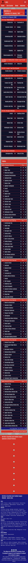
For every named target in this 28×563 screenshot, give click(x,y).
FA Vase (8, 512)
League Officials (4, 537)
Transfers (19, 504)
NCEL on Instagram (13, 542)
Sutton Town (20, 123)
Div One (12, 510)
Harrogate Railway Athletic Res (12, 405)
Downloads (8, 539)
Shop (2, 542)
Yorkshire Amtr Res (8, 106)
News (16, 5)
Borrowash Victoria (9, 349)
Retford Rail (7, 373)
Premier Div (21, 509)
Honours (14, 539)
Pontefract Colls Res (21, 88)
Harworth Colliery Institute (11, 289)
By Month (16, 509)
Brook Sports (7, 323)
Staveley (11, 50)
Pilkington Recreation (19, 56)
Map (15, 529)
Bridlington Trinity (8, 127)
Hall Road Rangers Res (10, 394)
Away (7, 518)
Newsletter (18, 539)
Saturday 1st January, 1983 (9, 17)
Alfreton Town (20, 127)
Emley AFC (19, 64)
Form (11, 518)
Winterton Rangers (8, 146)
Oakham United (8, 355)
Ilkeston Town (20, 118)
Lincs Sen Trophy (23, 512)
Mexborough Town (21, 146)
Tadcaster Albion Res (21, 107)
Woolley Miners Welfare (10, 352)
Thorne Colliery (8, 334)
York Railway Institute (10, 254)
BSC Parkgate (8, 281)
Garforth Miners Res (21, 92)
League (9, 503)
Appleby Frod (20, 50)
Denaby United (8, 268)
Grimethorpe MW (9, 36)
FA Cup (4, 512)
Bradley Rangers (9, 71)
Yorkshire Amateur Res (10, 410)
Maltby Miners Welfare (10, 276)
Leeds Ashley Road (9, 246)
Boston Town (10, 123)
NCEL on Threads (4, 543)
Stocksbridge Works (9, 362)
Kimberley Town (8, 284)
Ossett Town (7, 226)
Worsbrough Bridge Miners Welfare (11, 346)
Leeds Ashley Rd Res (8, 92)
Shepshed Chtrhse (8, 46)
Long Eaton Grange (9, 360)
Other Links (13, 545)
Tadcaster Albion (8, 305)
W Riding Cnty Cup (18, 526)
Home (2, 5)
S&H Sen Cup (18, 514)
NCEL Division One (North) (9, 220)
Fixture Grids (13, 515)
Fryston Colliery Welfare (10, 329)
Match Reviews (13, 504)
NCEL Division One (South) (9, 260)
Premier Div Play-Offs (5, 510)
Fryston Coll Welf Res (9, 84)
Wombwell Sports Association (11, 378)
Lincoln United (8, 263)
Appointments (11, 534)
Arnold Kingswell (8, 286)
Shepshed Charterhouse (10, 175)
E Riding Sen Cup (15, 512)
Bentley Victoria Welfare (10, 215)
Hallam (18, 27)
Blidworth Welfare (9, 370)
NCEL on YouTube (20, 543)
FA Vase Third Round (8, 19)
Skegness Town (9, 142)
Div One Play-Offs (18, 510)
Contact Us (18, 537)
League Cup (17, 523)
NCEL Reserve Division (8, 150)
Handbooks (3, 539)
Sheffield (7, 265)
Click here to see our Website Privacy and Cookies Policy (14, 560)
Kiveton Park (7, 357)
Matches (22, 5)
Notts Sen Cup (12, 514)
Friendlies (8, 515)
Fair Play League (10, 521)
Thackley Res (20, 83)
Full (1, 518)
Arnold (11, 113)
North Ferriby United (9, 239)
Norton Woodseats (8, 64)
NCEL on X (6, 542)
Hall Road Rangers (9, 257)
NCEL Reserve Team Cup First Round (12, 75)
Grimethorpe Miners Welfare (11, 318)
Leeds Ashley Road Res (10, 423)
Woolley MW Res (9, 101)
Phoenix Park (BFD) (9, 313)
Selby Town (7, 331)
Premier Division (15, 503)
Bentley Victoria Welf (21, 133)
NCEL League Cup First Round (10, 68)
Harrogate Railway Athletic (11, 337)
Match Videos (7, 506)
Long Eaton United (9, 297)
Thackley (19, 142)
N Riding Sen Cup (4, 514)
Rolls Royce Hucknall (9, 365)
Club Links (8, 545)
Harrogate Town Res (21, 97)
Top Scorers (3, 521)
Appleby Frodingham (9, 186)
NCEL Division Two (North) (9, 300)
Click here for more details (19, 431)
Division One (22, 503)
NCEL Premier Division (8, 110)
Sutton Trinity (8, 375)
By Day (7, 509)
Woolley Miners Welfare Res (11, 392)
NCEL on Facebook (22, 542)
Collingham (7, 316)
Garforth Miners (20, 46)
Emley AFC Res (20, 153)
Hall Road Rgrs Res (8, 87)
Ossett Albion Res (8, 415)
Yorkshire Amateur (21, 71)
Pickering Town (8, 326)
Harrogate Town (8, 231)
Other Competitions (5, 504)
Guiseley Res (20, 78)
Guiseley (11, 132)
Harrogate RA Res (21, 101)
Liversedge (7, 228)
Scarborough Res (8, 223)
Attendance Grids (20, 515)
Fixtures (6, 503)
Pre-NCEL (24, 539)
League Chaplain (11, 537)
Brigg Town (7, 294)
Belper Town (10, 118)
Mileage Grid (19, 529)
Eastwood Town (20, 137)
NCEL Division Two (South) (9, 340)
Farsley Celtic (8, 233)
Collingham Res (9, 153)
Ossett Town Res (9, 97)
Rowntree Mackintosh (10, 302)
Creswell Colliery (8, 368)
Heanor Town (10, 137)
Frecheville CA (20, 22)
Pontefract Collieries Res (10, 397)
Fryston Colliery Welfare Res (11, 426)
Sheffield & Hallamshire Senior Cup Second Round (13, 60)
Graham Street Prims (9, 342)
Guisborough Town (8, 41)
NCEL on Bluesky (12, 543)
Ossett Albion (20, 32)
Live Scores (10, 5)
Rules (22, 537)
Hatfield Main (8, 249)
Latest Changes (4, 534)
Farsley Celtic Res (9, 78)
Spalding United (21, 113)
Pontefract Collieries (9, 310)
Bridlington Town (8, 244)
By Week (11, 509)
